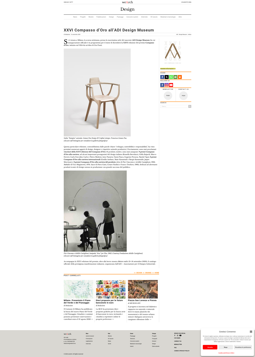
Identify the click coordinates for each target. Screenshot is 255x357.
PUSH (168, 95)
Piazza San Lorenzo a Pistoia (142, 300)
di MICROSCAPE (134, 303)
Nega (225, 347)
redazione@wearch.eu (70, 343)
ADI (177, 34)
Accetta (210, 347)
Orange (148, 273)
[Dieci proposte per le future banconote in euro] (111, 281)
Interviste (144, 17)
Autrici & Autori (90, 336)
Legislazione (89, 341)
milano (189, 34)
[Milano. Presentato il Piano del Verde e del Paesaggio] (78, 281)
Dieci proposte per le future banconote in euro (109, 301)
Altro (180, 17)
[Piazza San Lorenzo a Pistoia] (143, 281)
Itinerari (154, 341)
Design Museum (183, 34)
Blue (87, 333)
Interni (131, 346)
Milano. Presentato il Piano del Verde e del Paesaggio (77, 301)
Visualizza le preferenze (243, 347)
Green (131, 333)
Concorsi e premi (132, 17)
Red (109, 333)
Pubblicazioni (101, 17)
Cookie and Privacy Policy (226, 353)
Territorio (132, 338)
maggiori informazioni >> (168, 68)
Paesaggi (120, 17)
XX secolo (154, 17)
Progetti (83, 17)
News (75, 17)
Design (127, 9)
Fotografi (154, 338)
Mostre (91, 17)
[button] (251, 332)
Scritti (109, 343)
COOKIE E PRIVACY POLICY (181, 351)
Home (157, 273)
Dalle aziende (155, 346)
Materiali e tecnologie (168, 17)
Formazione (89, 338)
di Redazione (72, 34)
